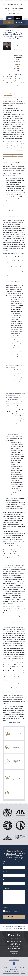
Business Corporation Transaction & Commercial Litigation (17, 777)
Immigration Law (16, 733)
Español (18, 18)
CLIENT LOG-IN (14, 13)
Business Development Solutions (11, 973)
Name (5, 864)
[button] (8, 23)
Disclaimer (5, 907)
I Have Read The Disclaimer (12, 911)
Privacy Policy (19, 971)
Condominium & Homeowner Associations (16, 761)
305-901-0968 (16, 11)
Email (5, 872)
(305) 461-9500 (8, 95)
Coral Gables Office (14, 948)
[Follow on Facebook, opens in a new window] (14, 963)
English (10, 18)
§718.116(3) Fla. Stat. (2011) (10, 162)
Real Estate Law (16, 747)
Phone (5, 880)
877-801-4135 (11, 854)
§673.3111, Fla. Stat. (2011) (16, 166)
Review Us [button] (14, 953)
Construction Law (16, 792)
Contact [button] (20, 22)
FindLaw (23, 973)
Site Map (13, 971)
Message (6, 888)
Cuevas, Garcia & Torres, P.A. (15, 967)
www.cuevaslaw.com (8, 101)
